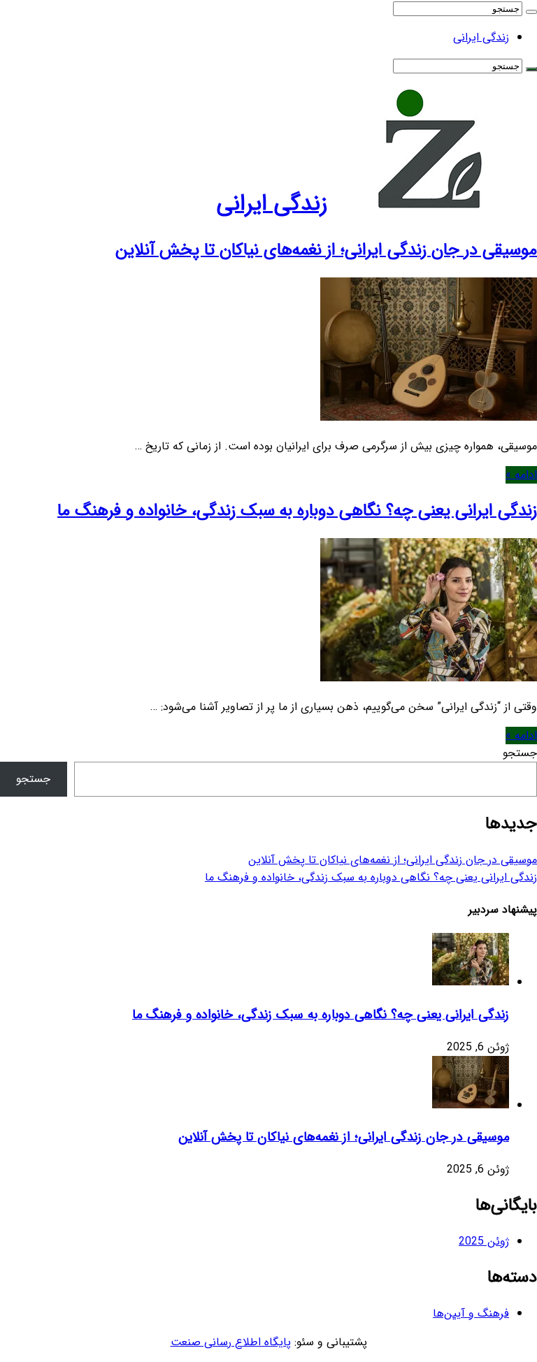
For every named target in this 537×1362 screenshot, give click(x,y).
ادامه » (521, 475)
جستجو (520, 753)
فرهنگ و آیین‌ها (471, 1313)
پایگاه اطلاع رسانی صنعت (231, 1342)
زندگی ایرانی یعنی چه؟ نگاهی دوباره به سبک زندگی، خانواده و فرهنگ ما (297, 511)
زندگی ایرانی (481, 37)
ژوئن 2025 (484, 1241)
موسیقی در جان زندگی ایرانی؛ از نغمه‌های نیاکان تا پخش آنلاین (326, 250)
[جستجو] (531, 12)
